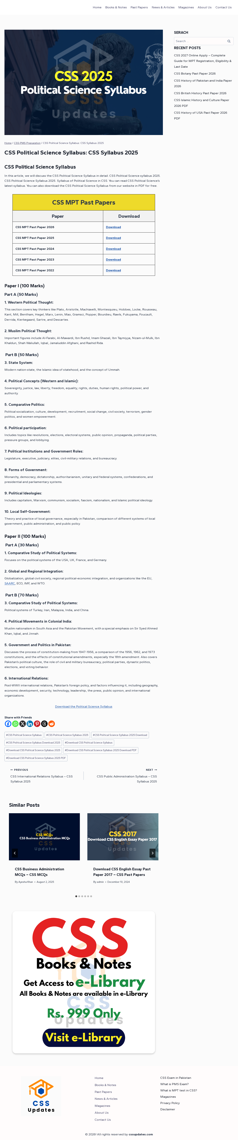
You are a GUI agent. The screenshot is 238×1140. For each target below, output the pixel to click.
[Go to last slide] (15, 853)
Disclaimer (167, 1109)
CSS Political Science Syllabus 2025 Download (120, 734)
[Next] (152, 853)
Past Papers (139, 7)
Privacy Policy (170, 1103)
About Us (205, 7)
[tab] (76, 896)
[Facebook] (8, 723)
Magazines (186, 7)
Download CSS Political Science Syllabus (88, 742)
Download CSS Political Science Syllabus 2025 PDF (36, 757)
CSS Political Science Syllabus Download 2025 (33, 742)
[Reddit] (51, 723)
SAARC (9, 583)
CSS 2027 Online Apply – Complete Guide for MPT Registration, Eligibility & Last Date (202, 60)
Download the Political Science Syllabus (83, 706)
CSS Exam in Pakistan (175, 1078)
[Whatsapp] (15, 723)
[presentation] (44, 837)
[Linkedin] (30, 723)
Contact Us (224, 7)
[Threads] (44, 723)
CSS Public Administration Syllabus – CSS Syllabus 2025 (127, 775)
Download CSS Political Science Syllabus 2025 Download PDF (101, 750)
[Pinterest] (37, 723)
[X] (22, 723)
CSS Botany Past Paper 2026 (195, 73)
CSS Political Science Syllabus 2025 (67, 734)
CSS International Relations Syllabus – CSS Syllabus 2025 (41, 775)
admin (100, 881)
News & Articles (163, 7)
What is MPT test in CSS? (178, 1090)
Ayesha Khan (25, 881)
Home (97, 7)
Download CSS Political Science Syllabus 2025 (33, 750)
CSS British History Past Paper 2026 (200, 93)
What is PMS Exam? (174, 1084)
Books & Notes (116, 7)
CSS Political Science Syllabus (24, 734)
